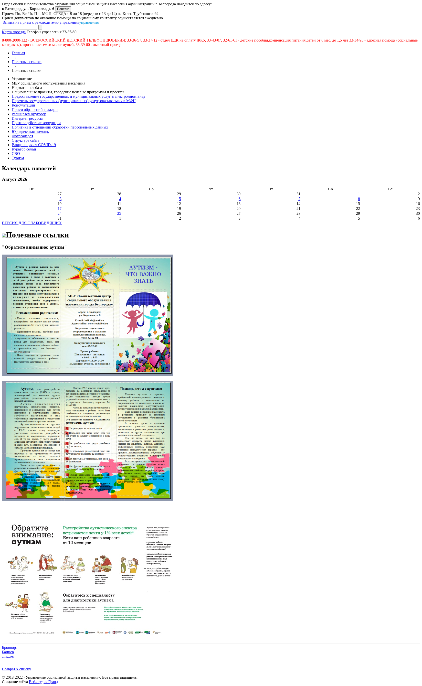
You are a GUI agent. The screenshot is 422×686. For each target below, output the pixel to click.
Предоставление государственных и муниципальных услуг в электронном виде (78, 96)
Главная (18, 53)
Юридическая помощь (30, 131)
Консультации (23, 105)
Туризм (18, 158)
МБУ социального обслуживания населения (48, 83)
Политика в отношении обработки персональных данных (60, 127)
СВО (16, 153)
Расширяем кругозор (29, 114)
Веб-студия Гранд (43, 682)
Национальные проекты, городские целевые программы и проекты (68, 92)
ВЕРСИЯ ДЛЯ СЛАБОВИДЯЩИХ (32, 223)
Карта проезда (14, 32)
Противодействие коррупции (36, 123)
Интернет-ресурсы (27, 118)
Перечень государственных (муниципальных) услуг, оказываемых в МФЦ (74, 101)
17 (60, 208)
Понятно (63, 9)
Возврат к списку (16, 669)
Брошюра (10, 647)
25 (119, 213)
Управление (22, 79)
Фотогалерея (22, 136)
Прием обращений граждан (35, 109)
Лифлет (8, 656)
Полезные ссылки (27, 62)
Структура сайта (25, 140)
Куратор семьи (24, 149)
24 (60, 213)
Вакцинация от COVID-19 (34, 145)
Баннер (8, 652)
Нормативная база (27, 88)
